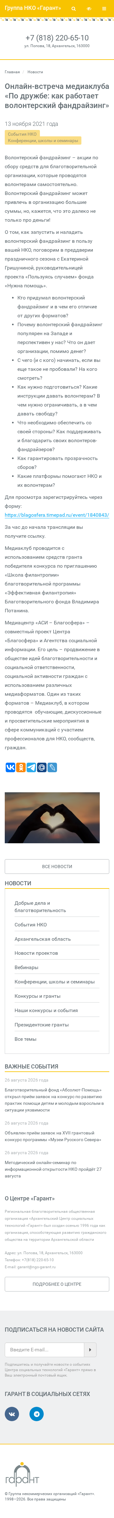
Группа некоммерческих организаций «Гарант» (51, 1494)
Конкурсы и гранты (37, 996)
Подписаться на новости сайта (54, 1329)
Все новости (57, 866)
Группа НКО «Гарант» (33, 7)
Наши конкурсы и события (46, 1010)
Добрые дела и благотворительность (40, 906)
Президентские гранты (42, 1025)
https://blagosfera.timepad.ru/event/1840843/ (57, 515)
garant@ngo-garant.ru (36, 1267)
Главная (12, 72)
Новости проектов (36, 953)
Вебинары (26, 967)
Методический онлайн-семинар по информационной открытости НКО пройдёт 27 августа (53, 1169)
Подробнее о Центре (57, 1284)
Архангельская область (43, 939)
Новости (18, 883)
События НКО (22, 134)
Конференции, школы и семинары (43, 140)
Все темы (25, 1039)
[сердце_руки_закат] (52, 817)
